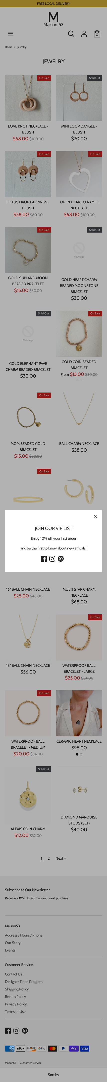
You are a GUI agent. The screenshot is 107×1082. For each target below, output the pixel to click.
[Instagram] (52, 558)
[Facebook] (44, 558)
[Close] (95, 516)
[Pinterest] (61, 558)
